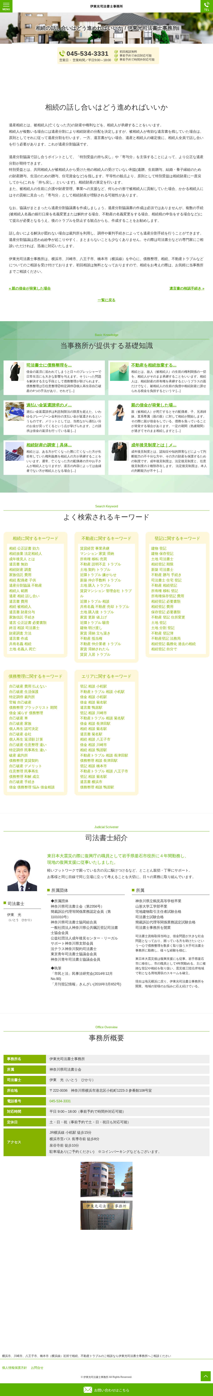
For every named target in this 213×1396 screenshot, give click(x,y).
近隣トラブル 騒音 (94, 623)
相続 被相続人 (20, 607)
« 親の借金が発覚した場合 (30, 288)
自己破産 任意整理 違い (28, 745)
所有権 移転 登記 (164, 591)
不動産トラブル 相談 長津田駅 (104, 755)
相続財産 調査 (20, 570)
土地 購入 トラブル (95, 585)
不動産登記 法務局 (166, 638)
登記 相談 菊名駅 (93, 777)
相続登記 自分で (164, 649)
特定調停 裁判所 (22, 697)
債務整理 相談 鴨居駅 (97, 787)
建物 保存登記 (162, 554)
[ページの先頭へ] (206, 1376)
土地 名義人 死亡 (22, 649)
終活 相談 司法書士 (24, 628)
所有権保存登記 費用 (167, 596)
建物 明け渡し (91, 628)
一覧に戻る (106, 300)
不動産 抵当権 (91, 638)
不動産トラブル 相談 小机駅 (102, 692)
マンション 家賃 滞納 (97, 554)
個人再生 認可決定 (23, 729)
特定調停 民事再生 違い (28, 750)
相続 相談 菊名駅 (93, 729)
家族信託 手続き (22, 617)
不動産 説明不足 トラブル (100, 564)
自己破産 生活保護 (23, 692)
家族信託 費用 (20, 575)
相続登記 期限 (162, 564)
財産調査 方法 (20, 633)
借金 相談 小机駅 (93, 697)
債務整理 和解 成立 (24, 777)
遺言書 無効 (18, 564)
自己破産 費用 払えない (28, 686)
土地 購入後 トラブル (97, 612)
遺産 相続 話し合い (24, 596)
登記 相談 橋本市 (93, 766)
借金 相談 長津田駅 (95, 724)
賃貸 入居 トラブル (95, 655)
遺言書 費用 (18, 601)
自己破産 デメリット (25, 766)
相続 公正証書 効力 (24, 548)
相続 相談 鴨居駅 (93, 750)
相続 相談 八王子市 (95, 739)
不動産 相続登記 (164, 585)
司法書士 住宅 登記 (166, 580)
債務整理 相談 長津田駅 (99, 761)
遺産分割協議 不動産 (25, 585)
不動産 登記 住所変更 (168, 617)
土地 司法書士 (162, 559)
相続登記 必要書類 (166, 601)
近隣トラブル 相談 (94, 601)
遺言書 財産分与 (22, 612)
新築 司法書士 (162, 570)
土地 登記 (158, 623)
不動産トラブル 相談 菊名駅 (102, 718)
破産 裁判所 (18, 755)
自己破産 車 (18, 718)
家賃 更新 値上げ (93, 617)
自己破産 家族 (20, 724)
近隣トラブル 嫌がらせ (98, 575)
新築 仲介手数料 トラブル (100, 580)
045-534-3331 (60, 1101)
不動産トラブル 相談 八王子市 (104, 771)
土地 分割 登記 (163, 628)
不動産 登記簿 (162, 633)
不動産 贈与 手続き (166, 575)
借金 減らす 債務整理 (26, 713)
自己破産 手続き (22, 782)
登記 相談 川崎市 (93, 713)
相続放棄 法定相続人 (25, 554)
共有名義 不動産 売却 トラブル (104, 607)
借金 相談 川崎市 (93, 745)
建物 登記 (158, 548)
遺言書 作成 (18, 638)
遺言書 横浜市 (91, 782)
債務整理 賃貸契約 (23, 761)
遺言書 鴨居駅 (91, 708)
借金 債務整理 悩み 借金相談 (32, 787)
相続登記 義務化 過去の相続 (173, 644)
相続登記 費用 (162, 607)
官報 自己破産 (20, 702)
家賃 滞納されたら (94, 649)
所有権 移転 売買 (93, 559)
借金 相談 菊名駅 (93, 702)
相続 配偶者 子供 (22, 580)
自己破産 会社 (20, 734)
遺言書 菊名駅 (91, 734)
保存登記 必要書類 (166, 612)
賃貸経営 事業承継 (94, 548)
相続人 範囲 (18, 591)
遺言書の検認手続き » (187, 288)
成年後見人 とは (22, 559)
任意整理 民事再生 (23, 771)
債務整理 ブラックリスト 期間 (33, 708)
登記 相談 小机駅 (93, 686)
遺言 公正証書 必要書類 (28, 623)
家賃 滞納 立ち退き (95, 633)
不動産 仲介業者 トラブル (100, 644)
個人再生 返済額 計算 (26, 739)
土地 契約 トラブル (95, 570)
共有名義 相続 (20, 644)
